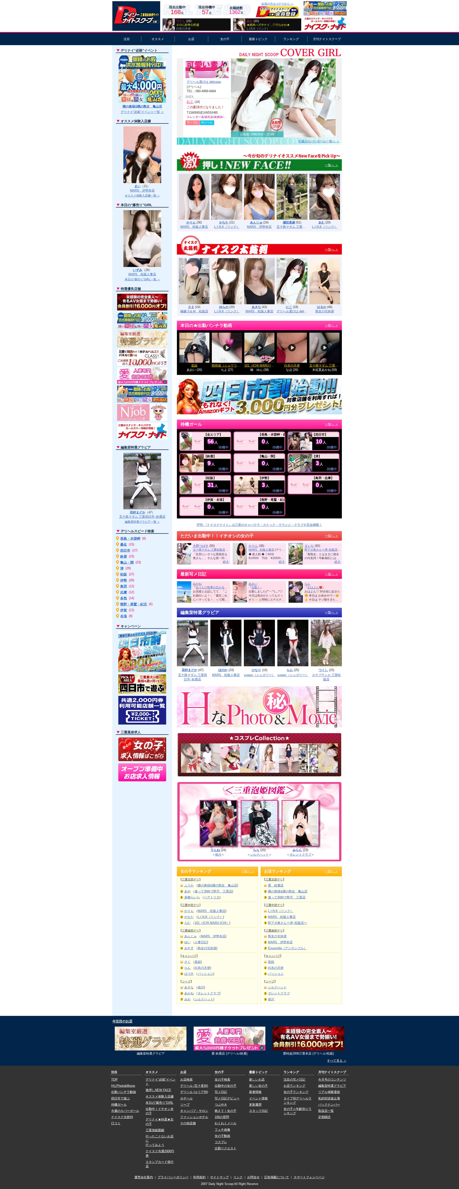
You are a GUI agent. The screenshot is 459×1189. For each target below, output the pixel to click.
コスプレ (221, 1142)
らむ (187, 923)
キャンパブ (189, 956)
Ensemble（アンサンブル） (287, 948)
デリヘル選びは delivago (204, 82)
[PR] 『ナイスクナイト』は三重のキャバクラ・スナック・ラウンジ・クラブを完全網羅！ (259, 525)
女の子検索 (222, 1079)
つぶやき (221, 1104)
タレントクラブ (300, 854)
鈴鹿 (123, 556)
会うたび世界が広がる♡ (211, 587)
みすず (189, 948)
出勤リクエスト (225, 1148)
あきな (256, 307)
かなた (224, 222)
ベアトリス (211, 897)
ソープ (186, 981)
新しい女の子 (258, 1086)
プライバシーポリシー (173, 1177)
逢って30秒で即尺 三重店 (213, 891)
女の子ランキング (296, 1092)
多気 (123, 598)
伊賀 (123, 610)
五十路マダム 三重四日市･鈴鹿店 (142, 516)
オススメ (158, 39)
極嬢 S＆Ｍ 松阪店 (194, 311)
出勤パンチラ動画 (123, 1092)
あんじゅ (256, 222)
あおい (191, 370)
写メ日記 (192, 122)
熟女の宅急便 (324, 311)
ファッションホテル (194, 1117)
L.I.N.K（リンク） (227, 227)
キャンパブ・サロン (194, 1111)
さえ (191, 307)
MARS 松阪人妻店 (194, 227)
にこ (190, 101)
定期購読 (324, 1117)
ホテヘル (186, 1098)
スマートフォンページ (309, 1177)
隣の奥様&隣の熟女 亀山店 (217, 885)
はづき (189, 974)
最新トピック (258, 39)
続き (226, 561)
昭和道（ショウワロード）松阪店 (235, 365)
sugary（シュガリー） (259, 675)
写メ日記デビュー (227, 1098)
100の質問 (222, 1117)
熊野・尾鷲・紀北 (133, 604)
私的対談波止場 (329, 1098)
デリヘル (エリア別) (194, 1092)
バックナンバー (329, 1104)
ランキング (291, 39)
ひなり (256, 670)
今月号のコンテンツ (332, 1079)
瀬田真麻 (289, 222)
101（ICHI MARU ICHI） (261, 365)
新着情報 (255, 1092)
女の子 (225, 39)
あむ (321, 222)
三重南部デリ (190, 930)
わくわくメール (225, 1123)
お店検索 (186, 1079)
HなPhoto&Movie (123, 1086)
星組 (194, 365)
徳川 (218, 854)
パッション (205, 974)
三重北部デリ (190, 879)
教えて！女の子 (225, 1111)
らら (256, 850)
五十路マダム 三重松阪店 (294, 227)
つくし (323, 670)
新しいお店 (257, 1079)
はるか (321, 307)
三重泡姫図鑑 (155, 1130)
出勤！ (255, 587)
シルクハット (259, 854)
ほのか (223, 670)
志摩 (123, 592)
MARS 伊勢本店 (259, 227)
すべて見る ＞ (337, 1060)
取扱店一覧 (326, 1111)
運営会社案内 (143, 1177)
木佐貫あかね (321, 370)
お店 (191, 39)
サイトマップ (219, 1177)
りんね (215, 850)
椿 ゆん (256, 370)
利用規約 (199, 1177)
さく (187, 962)
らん (307, 584)
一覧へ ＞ (331, 165)
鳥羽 (123, 586)
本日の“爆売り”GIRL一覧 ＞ (142, 279)
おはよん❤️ (314, 587)
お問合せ (253, 1177)
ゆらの (224, 307)
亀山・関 (127, 562)
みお (187, 999)
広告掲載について (276, 1177)
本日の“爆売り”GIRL (159, 1102)
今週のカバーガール (125, 1111)
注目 (127, 39)
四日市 (125, 550)
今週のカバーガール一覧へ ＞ (318, 141)
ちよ (224, 370)
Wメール (207, 122)
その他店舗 (188, 1123)
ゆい (187, 942)
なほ (289, 370)
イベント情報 (258, 1098)
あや (187, 891)
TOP (114, 1079)
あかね (197, 584)
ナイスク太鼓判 (122, 1117)
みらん (297, 850)
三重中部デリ (190, 905)
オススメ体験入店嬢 (160, 1096)
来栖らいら (192, 897)
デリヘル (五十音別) (194, 1086)
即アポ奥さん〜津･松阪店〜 (322, 549)
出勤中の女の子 (225, 1086)
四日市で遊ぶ (120, 1098)
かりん (191, 222)
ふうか (189, 885)
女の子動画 (222, 1136)
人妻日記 (201, 942)
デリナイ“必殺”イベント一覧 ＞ (142, 112)
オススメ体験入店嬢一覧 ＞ (142, 195)
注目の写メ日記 (294, 1079)
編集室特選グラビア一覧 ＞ (142, 521)
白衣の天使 (292, 365)
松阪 (123, 574)
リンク (238, 1177)
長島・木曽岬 (130, 538)
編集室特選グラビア (332, 1086)
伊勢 (123, 580)
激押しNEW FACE (158, 1090)
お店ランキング (294, 1086)
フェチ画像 (222, 1129)
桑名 (123, 544)
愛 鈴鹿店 (276, 885)
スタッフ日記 (258, 1111)
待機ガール (119, 1104)
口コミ (115, 1123)
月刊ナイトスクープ (327, 39)
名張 (123, 616)
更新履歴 (255, 1104)
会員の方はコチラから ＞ (277, 3)
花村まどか (189, 670)
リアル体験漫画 (329, 1092)
